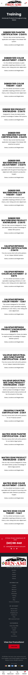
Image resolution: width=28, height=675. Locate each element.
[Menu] (1, 3)
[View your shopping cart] (25, 3)
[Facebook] (11, 548)
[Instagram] (14, 548)
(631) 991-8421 (14, 543)
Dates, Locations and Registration (14, 45)
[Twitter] (17, 548)
